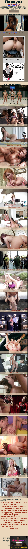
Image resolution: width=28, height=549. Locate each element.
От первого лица (18, 33)
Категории (11, 11)
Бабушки (6, 33)
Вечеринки (3, 35)
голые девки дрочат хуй (21, 504)
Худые (10, 33)
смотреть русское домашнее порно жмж (15, 521)
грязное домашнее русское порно (12, 516)
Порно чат (16, 11)
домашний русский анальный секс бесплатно (14, 503)
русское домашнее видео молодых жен (14, 510)
